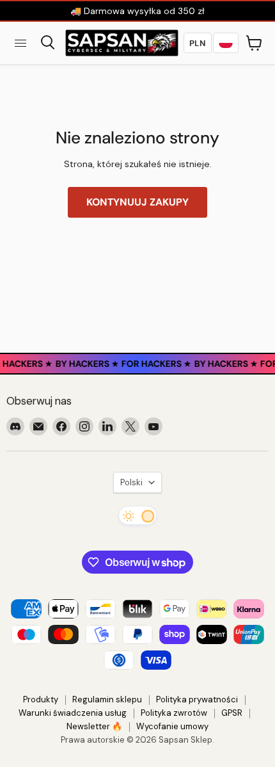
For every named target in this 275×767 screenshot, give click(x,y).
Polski (131, 482)
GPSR (231, 712)
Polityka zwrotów (174, 712)
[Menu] (20, 43)
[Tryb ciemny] (137, 515)
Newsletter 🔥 (94, 726)
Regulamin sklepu (107, 699)
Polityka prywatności (197, 699)
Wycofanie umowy (172, 726)
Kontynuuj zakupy (137, 202)
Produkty (40, 699)
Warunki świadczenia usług (73, 712)
